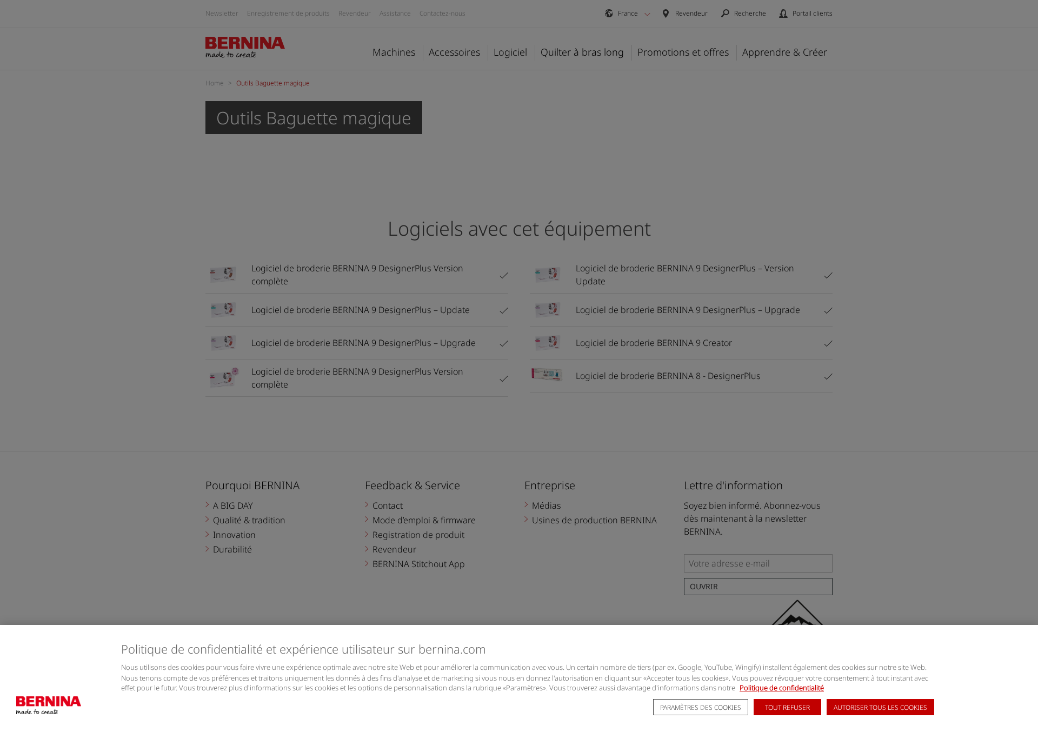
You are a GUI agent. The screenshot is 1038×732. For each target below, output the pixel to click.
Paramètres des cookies (700, 708)
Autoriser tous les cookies (880, 708)
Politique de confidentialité (782, 688)
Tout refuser (787, 708)
